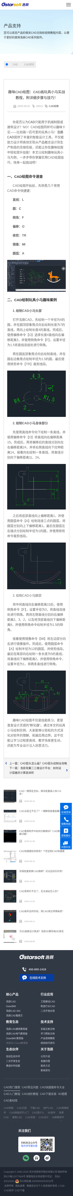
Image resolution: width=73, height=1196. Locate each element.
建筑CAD (17, 1117)
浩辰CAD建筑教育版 (16, 1029)
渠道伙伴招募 (13, 1065)
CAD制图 (8, 1108)
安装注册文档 (48, 1029)
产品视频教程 (48, 1038)
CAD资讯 (29, 64)
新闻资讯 (45, 1070)
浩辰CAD (11, 1001)
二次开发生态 (13, 1061)
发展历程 (45, 1061)
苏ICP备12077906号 (15, 1176)
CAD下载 (20, 1190)
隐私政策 (20, 1186)
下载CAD (35, 1108)
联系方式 (45, 1065)
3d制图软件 (58, 1117)
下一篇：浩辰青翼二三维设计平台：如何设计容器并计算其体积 (35, 770)
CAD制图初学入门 (19, 1112)
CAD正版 (22, 1108)
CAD (15, 64)
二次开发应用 (48, 1011)
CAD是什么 (38, 1112)
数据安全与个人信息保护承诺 (42, 1186)
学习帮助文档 (48, 1033)
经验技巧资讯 (48, 1043)
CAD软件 (9, 1190)
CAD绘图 (54, 106)
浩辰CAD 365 (13, 1011)
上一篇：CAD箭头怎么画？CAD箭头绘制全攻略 (38, 763)
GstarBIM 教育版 (14, 1038)
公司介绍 (45, 1056)
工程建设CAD (48, 1001)
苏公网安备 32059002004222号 (36, 1181)
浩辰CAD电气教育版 (16, 1033)
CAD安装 (30, 1117)
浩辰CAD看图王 (14, 1015)
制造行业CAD (48, 1006)
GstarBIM (11, 1006)
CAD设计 (43, 1117)
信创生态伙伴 (13, 1056)
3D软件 (51, 1112)
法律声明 (8, 1186)
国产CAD (48, 1108)
